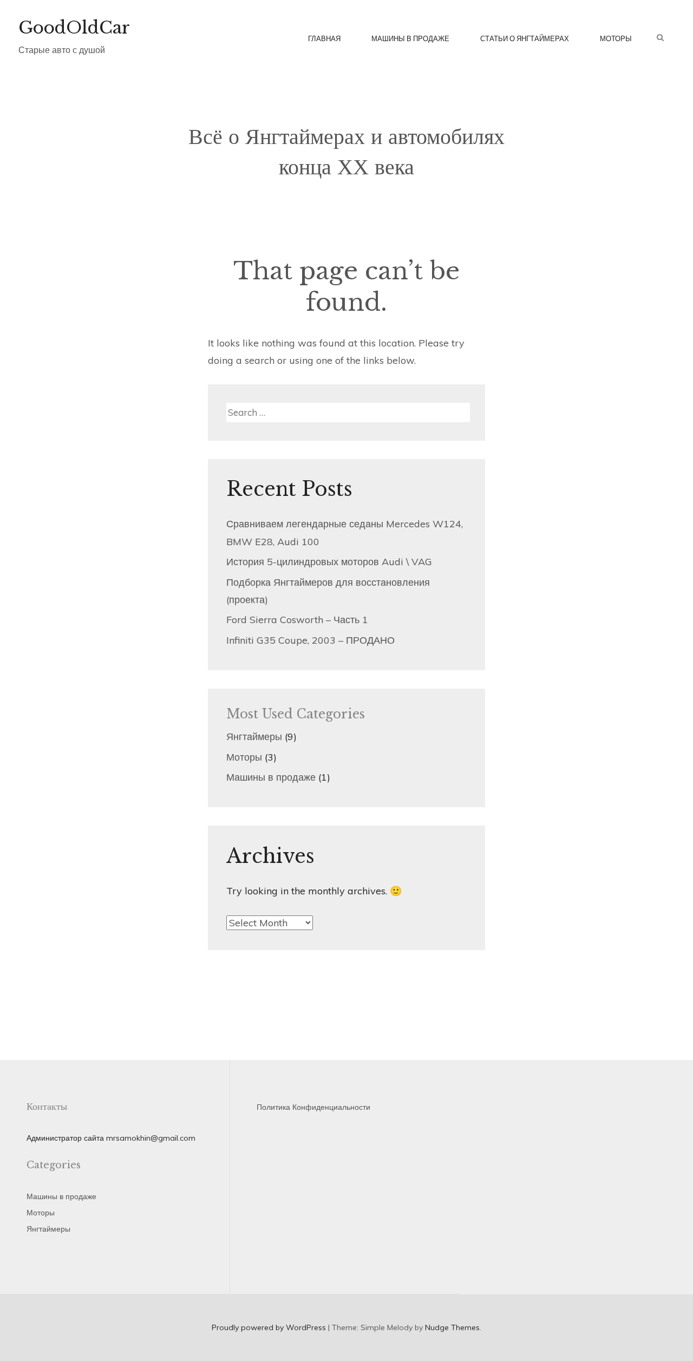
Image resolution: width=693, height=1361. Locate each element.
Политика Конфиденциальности (313, 1107)
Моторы (616, 38)
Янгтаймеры (254, 736)
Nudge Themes (452, 1327)
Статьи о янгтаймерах (524, 38)
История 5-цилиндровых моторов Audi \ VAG (329, 561)
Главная (324, 38)
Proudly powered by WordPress (269, 1327)
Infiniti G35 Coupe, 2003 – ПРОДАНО (310, 640)
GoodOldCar (74, 27)
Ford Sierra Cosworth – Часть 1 (297, 619)
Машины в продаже (410, 38)
